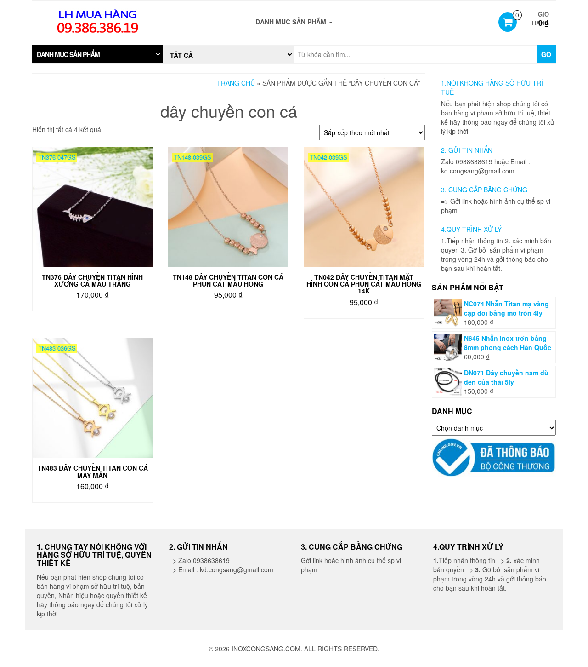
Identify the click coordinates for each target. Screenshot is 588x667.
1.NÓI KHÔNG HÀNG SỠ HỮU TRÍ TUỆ (492, 87)
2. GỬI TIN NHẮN (466, 150)
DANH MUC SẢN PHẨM (291, 21)
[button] (97, 54)
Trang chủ (236, 82)
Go (546, 54)
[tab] (97, 54)
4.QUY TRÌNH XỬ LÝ (471, 229)
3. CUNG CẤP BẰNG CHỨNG (484, 189)
